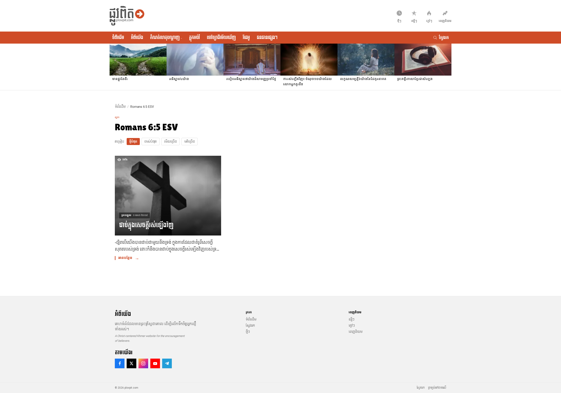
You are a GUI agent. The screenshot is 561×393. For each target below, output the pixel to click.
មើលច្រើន (170, 141)
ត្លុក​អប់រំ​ (194, 37)
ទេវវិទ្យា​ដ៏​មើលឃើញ (221, 37)
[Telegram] (167, 363)
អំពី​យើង (137, 37)
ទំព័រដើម (118, 37)
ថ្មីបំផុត (133, 141)
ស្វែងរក (250, 325)
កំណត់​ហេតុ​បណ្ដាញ (166, 37)
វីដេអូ (246, 37)
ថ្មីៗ (248, 331)
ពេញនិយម (355, 331)
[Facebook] (119, 363)
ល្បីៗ (351, 319)
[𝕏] (131, 363)
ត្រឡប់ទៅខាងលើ (437, 387)
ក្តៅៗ (352, 325)
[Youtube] (155, 363)
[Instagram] (143, 363)
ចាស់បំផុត (150, 141)
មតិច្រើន (189, 141)
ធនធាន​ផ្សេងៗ (267, 37)
